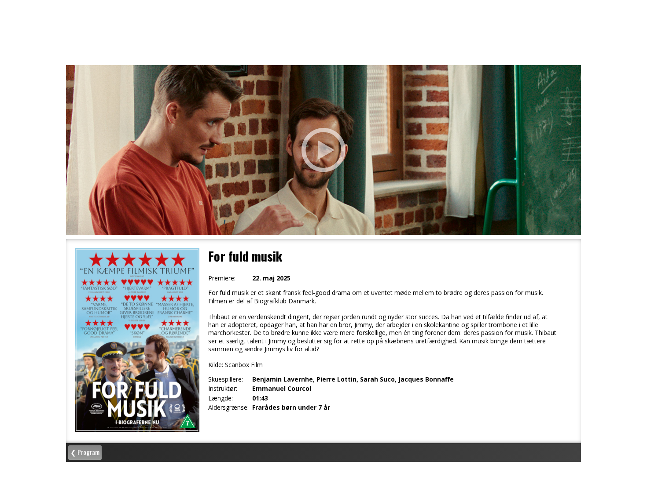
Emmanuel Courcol (281, 389)
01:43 (260, 398)
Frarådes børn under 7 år (291, 407)
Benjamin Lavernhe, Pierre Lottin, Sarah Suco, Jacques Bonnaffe (353, 379)
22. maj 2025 (271, 278)
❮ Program (84, 452)
